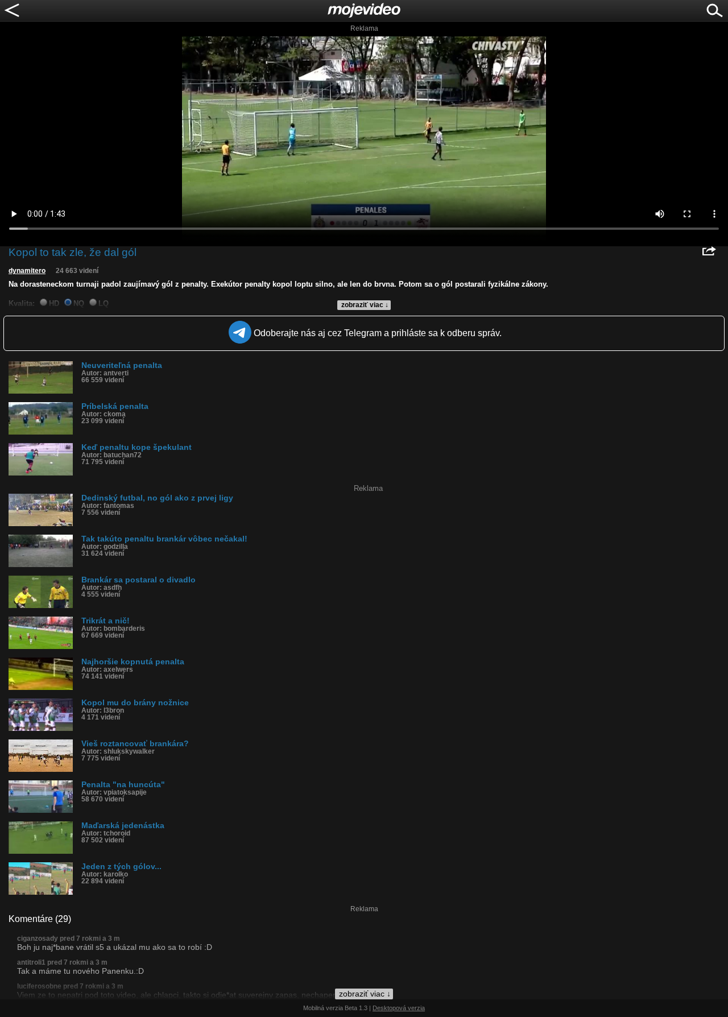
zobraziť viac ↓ (364, 305)
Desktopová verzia (399, 1007)
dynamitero (27, 270)
